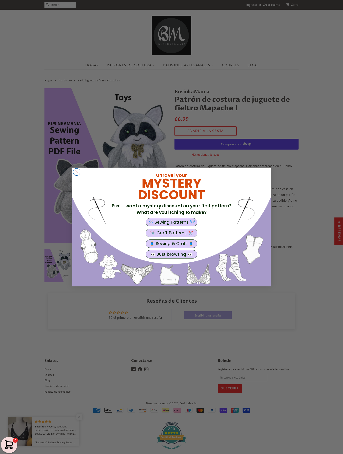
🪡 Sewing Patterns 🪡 (171, 222)
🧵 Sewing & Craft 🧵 (171, 243)
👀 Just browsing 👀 (171, 254)
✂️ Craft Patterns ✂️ (171, 233)
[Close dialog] (76, 171)
